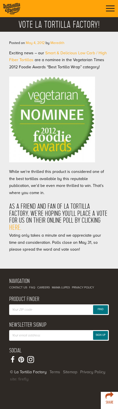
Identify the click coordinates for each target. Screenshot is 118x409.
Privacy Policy (83, 287)
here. (15, 228)
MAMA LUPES (61, 287)
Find (100, 309)
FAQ (32, 287)
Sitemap (70, 372)
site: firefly (19, 379)
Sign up (100, 335)
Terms (55, 372)
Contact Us (18, 287)
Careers (43, 287)
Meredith (57, 43)
